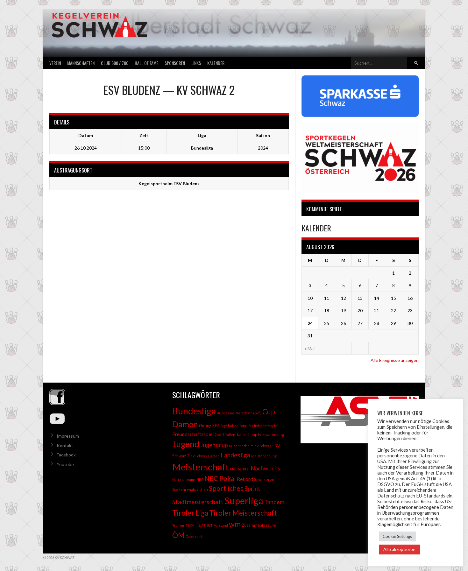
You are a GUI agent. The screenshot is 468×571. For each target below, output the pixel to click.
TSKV (190, 525)
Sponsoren (175, 63)
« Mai (310, 348)
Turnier (204, 524)
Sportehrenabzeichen (190, 489)
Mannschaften (81, 63)
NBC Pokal (220, 478)
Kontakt (65, 445)
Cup (268, 411)
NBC (199, 479)
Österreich (194, 536)
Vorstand (221, 525)
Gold (219, 434)
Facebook (66, 454)
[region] (357, 420)
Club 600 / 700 (114, 63)
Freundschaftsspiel (193, 434)
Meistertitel (240, 469)
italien (230, 435)
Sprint (252, 488)
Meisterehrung (264, 456)
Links (196, 63)
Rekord (245, 479)
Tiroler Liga (190, 513)
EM (215, 425)
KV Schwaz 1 (264, 446)
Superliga (243, 500)
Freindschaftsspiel (263, 426)
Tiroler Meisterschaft (243, 513)
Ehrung (205, 426)
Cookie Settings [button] (397, 536)
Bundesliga (194, 410)
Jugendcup (214, 444)
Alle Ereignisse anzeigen (395, 360)
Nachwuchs (265, 468)
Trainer (178, 525)
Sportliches (226, 488)
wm (235, 523)
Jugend (185, 444)
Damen (185, 424)
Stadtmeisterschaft (197, 501)
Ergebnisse (229, 426)
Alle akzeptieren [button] (399, 549)
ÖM (178, 535)
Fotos (243, 426)
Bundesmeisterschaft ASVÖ (239, 413)
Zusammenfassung (259, 525)
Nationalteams (183, 479)
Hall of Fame (146, 63)
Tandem (274, 501)
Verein (55, 63)
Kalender (215, 63)
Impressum (68, 436)
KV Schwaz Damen (205, 456)
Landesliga (235, 455)
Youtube (65, 464)
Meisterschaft (200, 466)
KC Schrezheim (241, 446)
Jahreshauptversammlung (260, 434)
